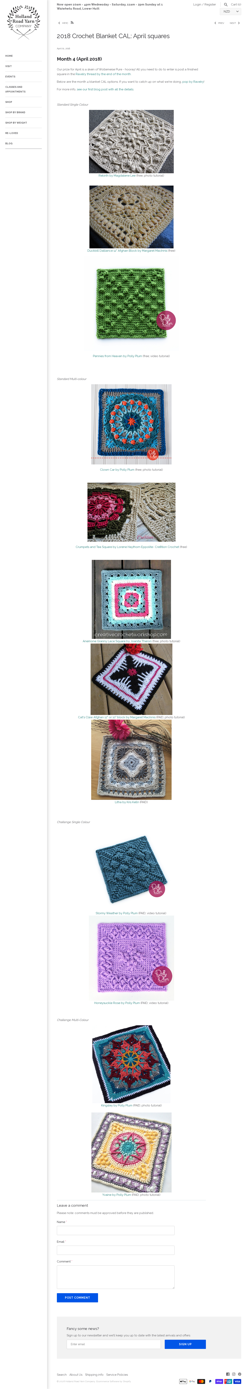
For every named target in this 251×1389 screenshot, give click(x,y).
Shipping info (94, 1374)
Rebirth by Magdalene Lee (117, 175)
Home (9, 56)
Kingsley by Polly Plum (116, 1105)
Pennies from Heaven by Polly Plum (117, 356)
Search (62, 1374)
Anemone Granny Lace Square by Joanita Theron (117, 641)
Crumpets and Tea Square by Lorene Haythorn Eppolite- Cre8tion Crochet (127, 547)
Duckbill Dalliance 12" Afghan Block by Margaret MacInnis (127, 250)
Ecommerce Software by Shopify (113, 1381)
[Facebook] (227, 1375)
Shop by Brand (15, 112)
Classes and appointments (15, 89)
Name (62, 1222)
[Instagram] (233, 1375)
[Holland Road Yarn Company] (23, 23)
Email (61, 1242)
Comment (64, 1261)
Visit (8, 66)
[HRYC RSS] (72, 22)
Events (10, 76)
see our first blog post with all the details (105, 89)
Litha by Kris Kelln (127, 802)
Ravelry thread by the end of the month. (104, 74)
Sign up (185, 1344)
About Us (75, 1374)
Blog (9, 143)
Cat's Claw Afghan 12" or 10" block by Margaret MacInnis (117, 717)
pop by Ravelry (193, 82)
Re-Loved (11, 133)
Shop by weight (16, 122)
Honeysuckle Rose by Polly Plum (117, 1003)
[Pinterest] (239, 1375)
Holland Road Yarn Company (80, 1381)
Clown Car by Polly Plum (117, 469)
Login (197, 4)
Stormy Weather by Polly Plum (117, 913)
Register (210, 4)
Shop (8, 102)
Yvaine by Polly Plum (116, 1195)
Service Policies (117, 1374)
